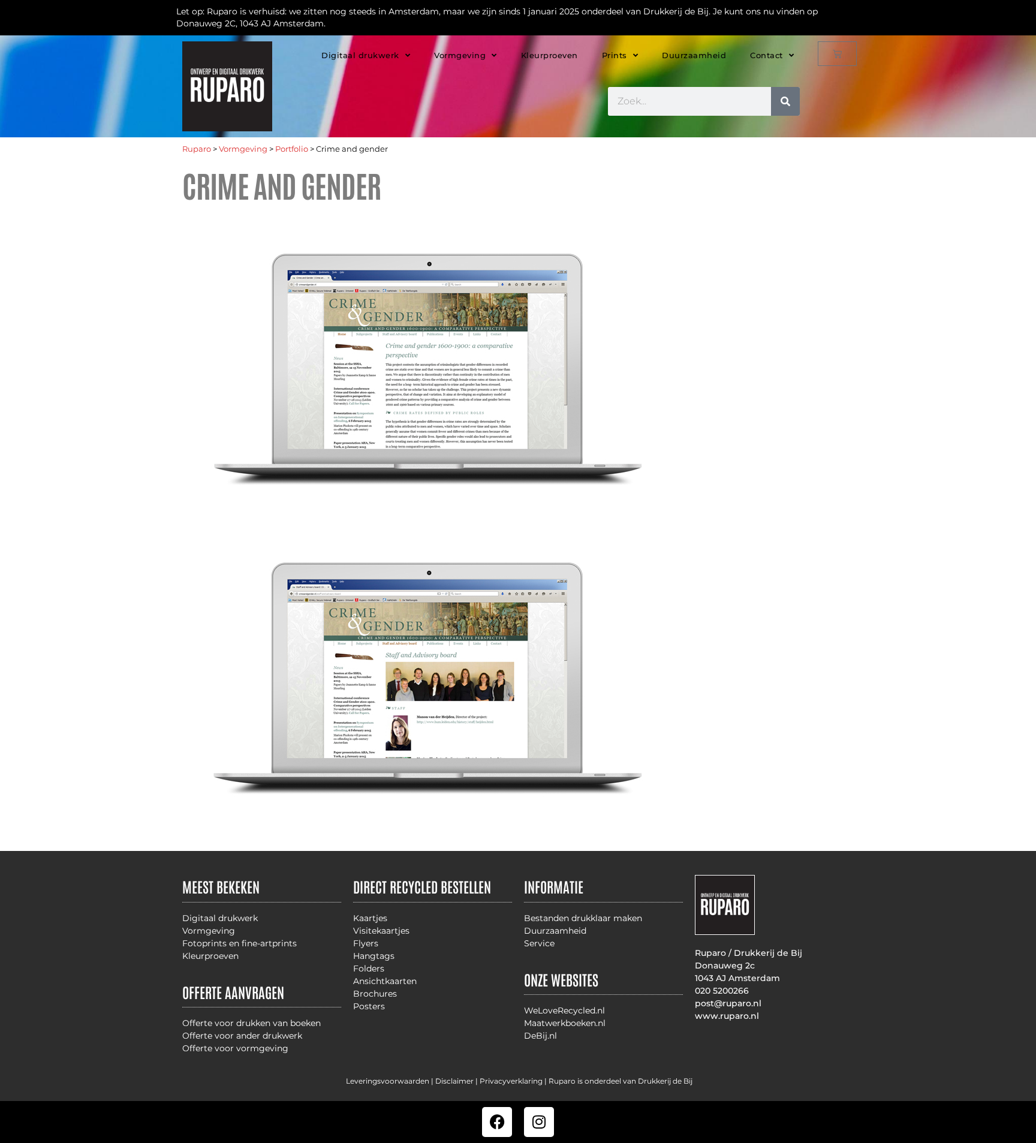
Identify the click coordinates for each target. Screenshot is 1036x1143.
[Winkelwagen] (837, 53)
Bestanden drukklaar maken (583, 918)
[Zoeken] (785, 101)
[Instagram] (539, 1122)
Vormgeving (460, 55)
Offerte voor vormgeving (235, 1048)
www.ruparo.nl (727, 1015)
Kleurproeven (549, 55)
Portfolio (291, 149)
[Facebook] (497, 1122)
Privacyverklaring (511, 1080)
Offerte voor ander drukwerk (242, 1035)
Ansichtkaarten (385, 981)
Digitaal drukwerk (360, 55)
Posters (369, 1006)
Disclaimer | (457, 1080)
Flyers (365, 943)
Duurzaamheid (694, 55)
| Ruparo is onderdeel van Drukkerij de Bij (617, 1080)
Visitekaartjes (381, 930)
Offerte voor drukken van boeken (251, 1023)
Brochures (375, 993)
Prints (614, 55)
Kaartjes (370, 918)
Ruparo (196, 149)
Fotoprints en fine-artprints (239, 943)
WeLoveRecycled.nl (564, 1010)
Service (539, 943)
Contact (766, 55)
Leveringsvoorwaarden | (390, 1080)
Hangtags (373, 956)
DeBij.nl (540, 1035)
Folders (368, 968)
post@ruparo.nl (728, 1003)
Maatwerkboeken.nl (565, 1023)
